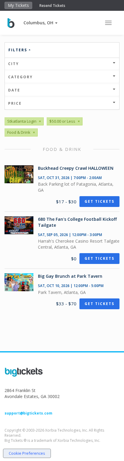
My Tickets (18, 5)
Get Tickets (99, 201)
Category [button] (20, 76)
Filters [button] (18, 49)
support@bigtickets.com (28, 413)
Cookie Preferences (27, 453)
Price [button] (15, 103)
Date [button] (14, 90)
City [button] (13, 63)
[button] (40, 22)
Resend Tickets (52, 5)
